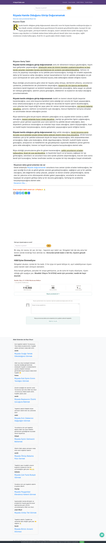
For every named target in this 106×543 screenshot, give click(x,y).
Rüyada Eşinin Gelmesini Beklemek (24, 440)
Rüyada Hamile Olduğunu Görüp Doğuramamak (39, 15)
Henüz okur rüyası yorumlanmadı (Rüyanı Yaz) (24, 18)
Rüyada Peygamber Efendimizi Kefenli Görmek (25, 493)
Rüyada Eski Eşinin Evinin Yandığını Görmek (24, 379)
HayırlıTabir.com (19, 2)
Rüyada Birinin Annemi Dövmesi (23, 530)
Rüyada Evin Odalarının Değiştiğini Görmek (23, 419)
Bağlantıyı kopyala (53, 321)
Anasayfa (65, 2)
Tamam (81, 541)
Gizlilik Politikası (80, 2)
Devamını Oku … (20, 183)
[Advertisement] (53, 50)
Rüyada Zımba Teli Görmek (25, 513)
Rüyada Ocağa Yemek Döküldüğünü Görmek (23, 355)
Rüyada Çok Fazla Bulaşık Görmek (25, 476)
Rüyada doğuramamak (36, 167)
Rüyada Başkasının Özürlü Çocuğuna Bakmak (25, 400)
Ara (69, 8)
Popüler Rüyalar (88, 2)
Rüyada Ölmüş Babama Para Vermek (24, 457)
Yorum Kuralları (71, 2)
